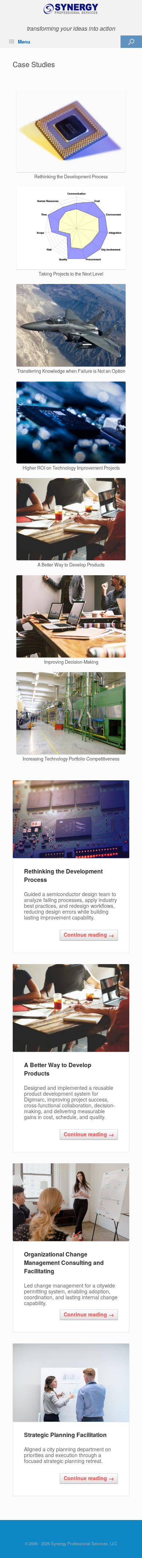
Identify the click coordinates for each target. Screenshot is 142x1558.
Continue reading (89, 935)
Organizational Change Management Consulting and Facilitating (64, 1262)
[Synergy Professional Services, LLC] (71, 9)
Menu (24, 41)
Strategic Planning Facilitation (65, 1434)
